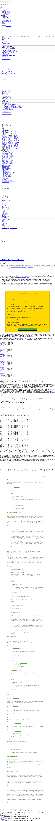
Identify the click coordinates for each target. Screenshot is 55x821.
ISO (8, 228)
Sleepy (17, 750)
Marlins (3, 143)
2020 (14, 73)
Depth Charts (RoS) (5, 53)
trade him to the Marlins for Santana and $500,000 (32, 271)
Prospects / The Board (6, 219)
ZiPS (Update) (9, 51)
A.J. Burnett (2, 368)
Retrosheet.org (2, 819)
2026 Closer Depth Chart (6, 165)
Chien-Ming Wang (3, 376)
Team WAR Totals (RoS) (6, 134)
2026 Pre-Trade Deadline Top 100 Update (9, 201)
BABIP (7, 230)
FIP (2, 230)
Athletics (15, 138)
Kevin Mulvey (23, 336)
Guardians (10, 136)
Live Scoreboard (5, 68)
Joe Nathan (2, 363)
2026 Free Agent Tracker (6, 174)
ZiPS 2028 (8, 59)
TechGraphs (22, 34)
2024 (5, 73)
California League (6, 107)
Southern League (12, 105)
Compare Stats (18, 90)
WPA (10, 233)
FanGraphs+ (26, 34)
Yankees (3, 140)
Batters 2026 (4, 125)
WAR (3, 233)
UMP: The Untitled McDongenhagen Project (27, 36)
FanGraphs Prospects (5, 28)
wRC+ (6, 228)
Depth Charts (4, 41)
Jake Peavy (2, 348)
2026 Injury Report (5, 166)
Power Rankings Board (6, 208)
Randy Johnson (2, 345)
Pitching (6, 101)
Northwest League (21, 106)
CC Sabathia (2, 354)
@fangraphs (17, 810)
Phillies (3, 146)
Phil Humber (30, 336)
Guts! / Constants (5, 213)
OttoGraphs (51, 36)
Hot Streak (4, 205)
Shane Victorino (30, 267)
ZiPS (3, 39)
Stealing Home (38, 36)
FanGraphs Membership (6, 11)
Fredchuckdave (18, 489)
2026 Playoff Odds (5, 77)
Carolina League (12, 107)
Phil (17, 657)
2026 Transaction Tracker (6, 168)
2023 (7, 73)
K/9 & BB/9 (11, 230)
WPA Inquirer (4, 123)
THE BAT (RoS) (5, 55)
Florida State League (19, 107)
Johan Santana (26, 265)
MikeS (18, 497)
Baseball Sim (4, 203)
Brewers (9, 142)
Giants (15, 144)
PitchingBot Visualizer (6, 207)
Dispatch (13, 35)
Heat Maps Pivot (5, 204)
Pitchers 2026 (9, 125)
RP (7, 149)
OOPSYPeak (4, 48)
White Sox (10, 140)
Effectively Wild (8, 26)
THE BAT (4, 43)
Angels (15, 136)
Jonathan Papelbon (3, 364)
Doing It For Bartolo (45, 36)
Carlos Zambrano (3, 344)
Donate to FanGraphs (5, 14)
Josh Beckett (2, 369)
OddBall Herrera (20, 505)
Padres (15, 145)
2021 (11, 73)
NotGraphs (17, 34)
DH (16, 148)
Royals (9, 137)
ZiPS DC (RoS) (14, 51)
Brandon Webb (2, 362)
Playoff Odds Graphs (12, 77)
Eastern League (6, 105)
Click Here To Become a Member (27, 329)
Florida (8, 108)
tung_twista (17, 649)
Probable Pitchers (11, 68)
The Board (4, 179)
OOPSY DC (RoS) (5, 56)
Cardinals (9, 143)
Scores (3, 220)
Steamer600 (4, 47)
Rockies (15, 146)
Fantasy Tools (4, 223)
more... (15, 228)
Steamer (3, 40)
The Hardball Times (11, 34)
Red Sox (3, 139)
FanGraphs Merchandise (6, 12)
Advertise (26, 810)
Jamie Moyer (37, 339)
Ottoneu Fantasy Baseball (6, 20)
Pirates (9, 145)
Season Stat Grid (5, 94)
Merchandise (4, 217)
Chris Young (2, 358)
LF (12, 148)
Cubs (9, 144)
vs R (7, 127)
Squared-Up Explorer (5, 209)
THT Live (9, 35)
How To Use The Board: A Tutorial (8, 181)
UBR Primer (7, 233)
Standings (3, 221)
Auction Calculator (5, 18)
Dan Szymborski (4, 262)
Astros (15, 137)
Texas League (18, 105)
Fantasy (16, 35)
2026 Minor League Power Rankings (8, 172)
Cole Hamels (2, 377)
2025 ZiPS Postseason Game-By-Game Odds (10, 79)
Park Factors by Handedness (7, 237)
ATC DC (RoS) (5, 54)
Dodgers (15, 143)
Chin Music (18, 36)
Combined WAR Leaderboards (7, 120)
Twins (9, 139)
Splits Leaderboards (5, 92)
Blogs (3, 224)
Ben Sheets (2, 373)
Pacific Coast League (15, 104)
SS (9, 148)
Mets (3, 144)
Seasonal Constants (5, 235)
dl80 (17, 585)
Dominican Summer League (8, 109)
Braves (3, 142)
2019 (16, 73)
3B (10, 148)
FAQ (6, 21)
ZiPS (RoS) (4, 51)
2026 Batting (4, 112)
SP (5, 149)
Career (17, 86)
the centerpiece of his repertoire (23, 277)
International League (8, 104)
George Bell (18, 267)
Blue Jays (4, 136)
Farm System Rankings (6, 182)
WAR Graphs (4, 121)
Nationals (4, 145)
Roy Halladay (2, 351)
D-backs (15, 142)
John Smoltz (2, 357)
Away (12, 127)
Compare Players (13, 90)
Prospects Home (5, 178)
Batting (3, 101)
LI (11, 233)
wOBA (3, 228)
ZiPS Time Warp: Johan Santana (12, 260)
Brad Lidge (2, 356)
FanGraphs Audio (12, 36)
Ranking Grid (7, 90)
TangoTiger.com (3, 817)
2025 (3, 73)
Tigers (9, 138)
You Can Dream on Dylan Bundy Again (7, 467)
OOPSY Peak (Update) (11, 48)
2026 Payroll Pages (5, 167)
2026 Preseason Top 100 (6, 200)
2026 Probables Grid (5, 170)
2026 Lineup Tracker (5, 171)
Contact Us (22, 810)
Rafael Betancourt (3, 371)
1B (6, 148)
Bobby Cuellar (48, 276)
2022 (9, 73)
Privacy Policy (37, 810)
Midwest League (6, 106)
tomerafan (17, 570)
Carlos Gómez (13, 336)
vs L (5, 127)
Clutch (14, 233)
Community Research (6, 32)
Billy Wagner (2, 355)
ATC (3, 42)
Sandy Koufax (28, 399)
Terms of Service (31, 810)
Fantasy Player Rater (5, 17)
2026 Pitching (9, 112)
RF (15, 148)
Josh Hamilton (23, 267)
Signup (3, 21)
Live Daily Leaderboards (6, 69)
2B (7, 148)
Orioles (3, 137)
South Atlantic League (13, 106)
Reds (9, 146)
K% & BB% (12, 228)
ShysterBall (20, 35)
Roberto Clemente (44, 265)
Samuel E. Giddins (18, 733)
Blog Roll (3, 23)
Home (10, 127)
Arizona (5, 108)
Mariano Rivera (2, 361)
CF (13, 148)
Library (3, 212)
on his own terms (51, 459)
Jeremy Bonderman (3, 352)
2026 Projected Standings (6, 76)
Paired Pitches (4, 206)
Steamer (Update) (11, 52)
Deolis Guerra (18, 336)
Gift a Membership (5, 13)
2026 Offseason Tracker (6, 175)
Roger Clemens (2, 350)
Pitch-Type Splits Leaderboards (7, 93)
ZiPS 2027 (4, 59)
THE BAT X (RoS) (11, 55)
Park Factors (4, 214)
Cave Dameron (20, 664)
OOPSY (3, 44)
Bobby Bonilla (13, 267)
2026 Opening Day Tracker (6, 176)
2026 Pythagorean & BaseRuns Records (9, 78)
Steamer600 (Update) (10, 47)
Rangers (15, 140)
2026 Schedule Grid (5, 169)
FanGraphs (4, 25)
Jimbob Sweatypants (20, 605)
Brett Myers (2, 367)
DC (7, 136)
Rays (3, 138)
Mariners (15, 139)
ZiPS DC (5, 39)
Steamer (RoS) (4, 52)
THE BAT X (8, 43)
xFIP (4, 230)
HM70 (17, 529)
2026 (6, 86)
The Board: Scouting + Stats (7, 180)
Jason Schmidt (2, 375)
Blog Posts (9, 21)
